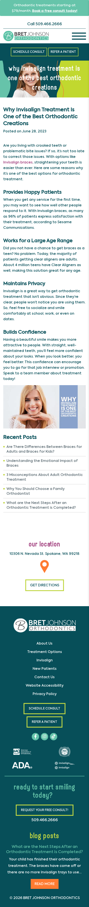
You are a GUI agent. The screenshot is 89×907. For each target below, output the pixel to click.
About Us (44, 643)
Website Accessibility (45, 685)
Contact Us (44, 677)
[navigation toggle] (79, 36)
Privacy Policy (45, 694)
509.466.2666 (48, 24)
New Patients (45, 668)
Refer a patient (63, 52)
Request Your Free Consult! (44, 810)
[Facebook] (35, 736)
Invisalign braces (18, 162)
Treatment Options (44, 652)
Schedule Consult (29, 52)
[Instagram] (44, 736)
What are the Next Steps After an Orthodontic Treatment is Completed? (41, 505)
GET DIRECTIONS (44, 585)
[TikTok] (53, 736)
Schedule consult (44, 708)
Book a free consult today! (54, 11)
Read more (45, 884)
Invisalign (45, 660)
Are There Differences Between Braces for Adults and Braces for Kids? (44, 449)
